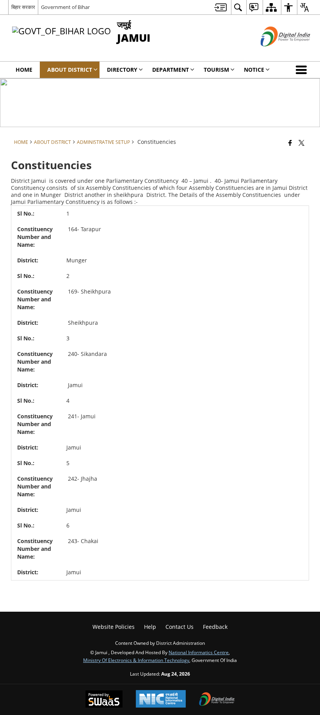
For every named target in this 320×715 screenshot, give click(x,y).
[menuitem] (220, 7)
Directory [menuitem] (122, 69)
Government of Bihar (65, 7)
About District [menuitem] (69, 69)
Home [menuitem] (24, 69)
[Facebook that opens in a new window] (290, 143)
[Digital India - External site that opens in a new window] (275, 53)
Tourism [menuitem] (216, 69)
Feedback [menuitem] (215, 626)
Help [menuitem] (150, 626)
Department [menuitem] (170, 69)
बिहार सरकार (23, 7)
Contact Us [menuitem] (179, 626)
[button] (302, 70)
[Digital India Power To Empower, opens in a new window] (217, 700)
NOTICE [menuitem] (254, 69)
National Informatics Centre (199, 652)
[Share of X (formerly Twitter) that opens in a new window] (301, 143)
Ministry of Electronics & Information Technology (136, 660)
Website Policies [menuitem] (113, 626)
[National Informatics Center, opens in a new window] (161, 699)
